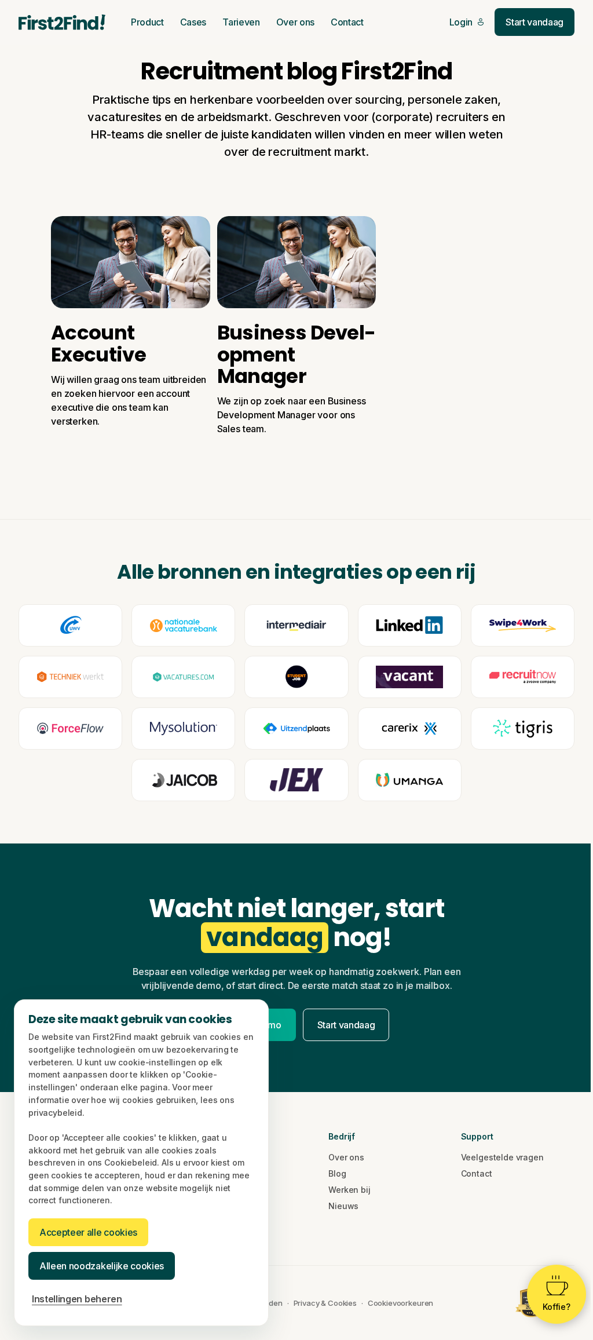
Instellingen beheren (77, 1299)
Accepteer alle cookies (88, 1232)
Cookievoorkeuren (400, 1303)
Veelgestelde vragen (502, 1157)
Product (147, 22)
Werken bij (349, 1190)
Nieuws (343, 1206)
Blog (337, 1173)
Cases (193, 22)
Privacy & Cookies (325, 1303)
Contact (347, 22)
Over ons (295, 22)
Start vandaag (534, 22)
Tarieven (240, 22)
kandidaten (281, 134)
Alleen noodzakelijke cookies (101, 1266)
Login (461, 22)
